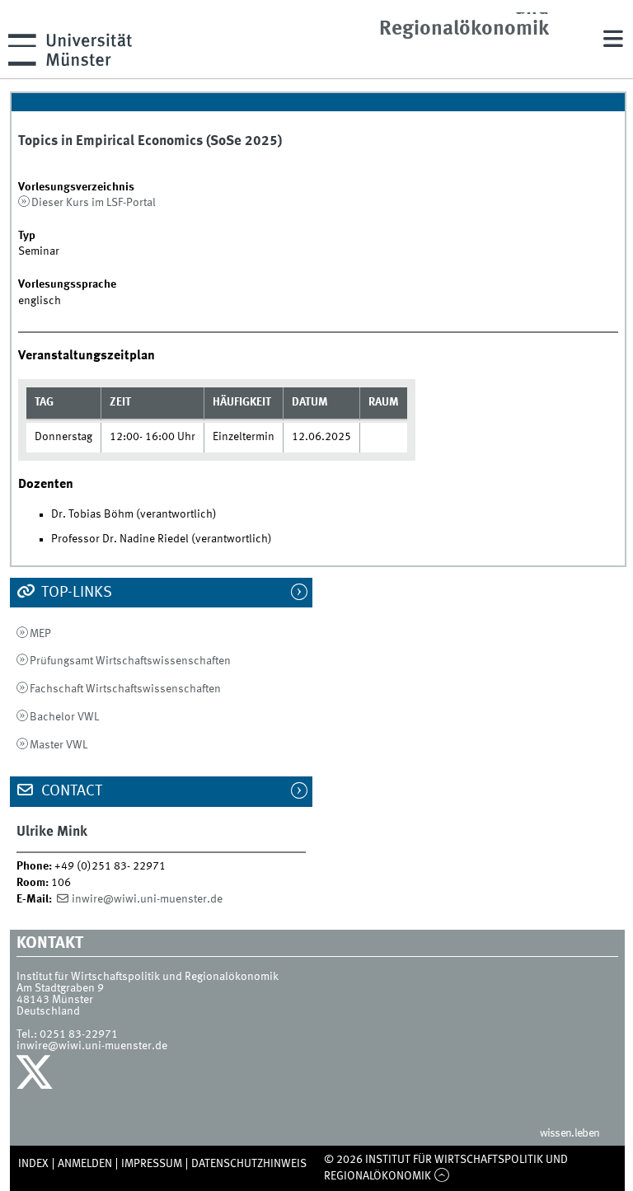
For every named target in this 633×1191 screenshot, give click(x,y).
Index (33, 1164)
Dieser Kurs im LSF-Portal (93, 203)
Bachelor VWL (64, 717)
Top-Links (75, 592)
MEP (40, 634)
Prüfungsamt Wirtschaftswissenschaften (130, 661)
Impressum (151, 1164)
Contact (70, 791)
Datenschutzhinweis (249, 1164)
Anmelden (85, 1164)
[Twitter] (36, 1076)
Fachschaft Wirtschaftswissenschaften (125, 689)
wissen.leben (570, 1133)
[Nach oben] (441, 1176)
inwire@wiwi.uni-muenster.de (147, 899)
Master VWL (58, 745)
